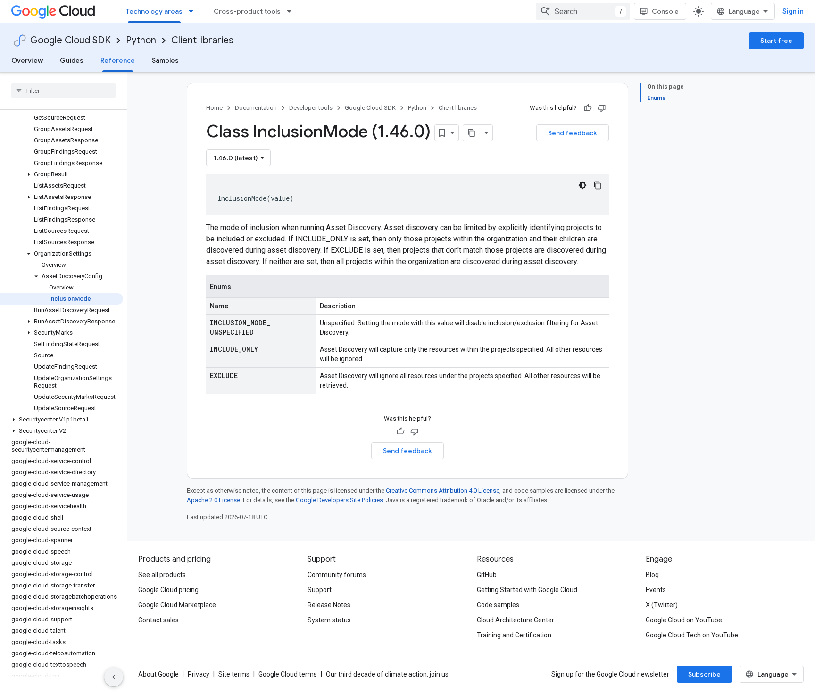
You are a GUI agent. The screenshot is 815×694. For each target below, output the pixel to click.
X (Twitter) (662, 605)
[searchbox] (63, 90)
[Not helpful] (602, 108)
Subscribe (704, 674)
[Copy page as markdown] (471, 133)
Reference (117, 60)
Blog (652, 574)
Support (320, 590)
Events (656, 590)
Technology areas (154, 11)
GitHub (487, 574)
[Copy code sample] (597, 185)
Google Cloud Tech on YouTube (692, 635)
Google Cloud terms (287, 674)
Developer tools (311, 107)
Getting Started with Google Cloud (527, 590)
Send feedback (572, 133)
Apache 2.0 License (213, 500)
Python (141, 40)
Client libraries (202, 40)
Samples (165, 60)
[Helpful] (588, 108)
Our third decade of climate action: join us (387, 674)
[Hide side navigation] (113, 677)
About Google (158, 674)
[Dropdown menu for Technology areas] (194, 11)
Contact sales (158, 620)
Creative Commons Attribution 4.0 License (442, 490)
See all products (162, 574)
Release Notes (329, 605)
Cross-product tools (247, 11)
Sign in (793, 11)
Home (214, 107)
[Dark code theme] (582, 185)
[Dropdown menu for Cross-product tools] (292, 11)
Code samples (498, 605)
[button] (61, 174)
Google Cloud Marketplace (177, 605)
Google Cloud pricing (168, 590)
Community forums (337, 574)
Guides (71, 60)
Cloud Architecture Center (515, 620)
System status (329, 620)
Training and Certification (514, 635)
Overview (27, 60)
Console (665, 11)
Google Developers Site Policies (339, 500)
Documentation (256, 107)
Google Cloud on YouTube (684, 620)
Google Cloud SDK (70, 40)
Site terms (233, 674)
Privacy (198, 674)
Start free (776, 40)
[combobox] (583, 11)
